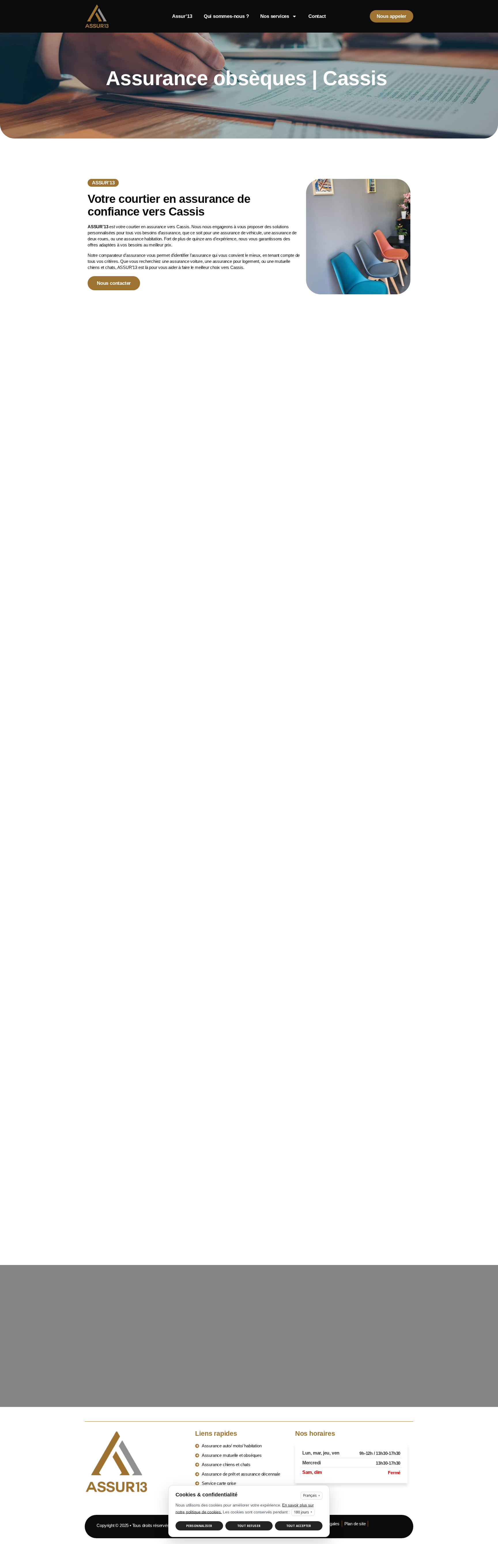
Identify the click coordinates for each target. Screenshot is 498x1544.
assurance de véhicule (241, 232)
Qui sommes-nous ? (226, 16)
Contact (317, 16)
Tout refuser (249, 1526)
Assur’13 (182, 16)
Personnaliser (199, 1526)
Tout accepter (298, 1526)
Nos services (274, 16)
